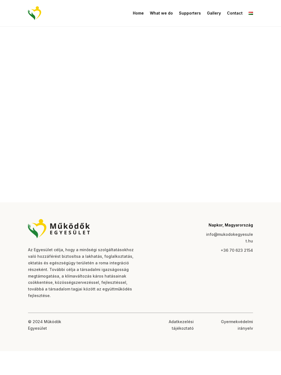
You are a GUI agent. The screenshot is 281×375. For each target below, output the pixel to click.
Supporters (190, 13)
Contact (235, 13)
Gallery (214, 13)
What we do (161, 13)
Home (138, 13)
